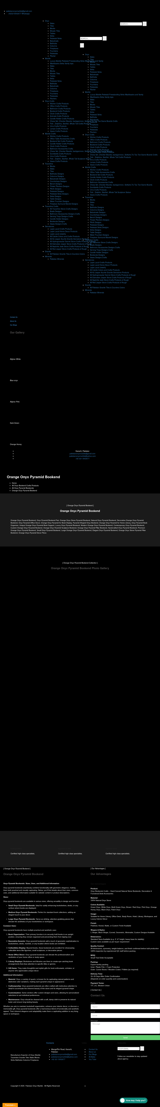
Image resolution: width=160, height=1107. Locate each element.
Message (94, 1021)
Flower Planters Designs (59, 186)
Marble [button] (47, 58)
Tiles (52, 26)
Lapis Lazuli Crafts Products (61, 229)
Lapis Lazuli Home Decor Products (63, 231)
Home (14, 483)
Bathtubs (53, 43)
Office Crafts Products (58, 106)
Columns (53, 46)
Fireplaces (54, 48)
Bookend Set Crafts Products (61, 141)
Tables (52, 33)
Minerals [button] (48, 256)
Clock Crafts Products (58, 113)
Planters (53, 98)
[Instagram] (25, 4)
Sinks (52, 36)
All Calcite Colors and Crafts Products (65, 236)
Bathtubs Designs (57, 173)
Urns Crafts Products (58, 126)
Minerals (88, 290)
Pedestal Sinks (56, 38)
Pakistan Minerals (57, 259)
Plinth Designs (55, 188)
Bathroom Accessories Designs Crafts (65, 214)
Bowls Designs (56, 211)
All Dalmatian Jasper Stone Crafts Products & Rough (71, 244)
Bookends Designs (57, 221)
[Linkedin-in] (18, 4)
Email (93, 1012)
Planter (53, 56)
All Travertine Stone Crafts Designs (64, 209)
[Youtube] (38, 4)
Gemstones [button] (49, 226)
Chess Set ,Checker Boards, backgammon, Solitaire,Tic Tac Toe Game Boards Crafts (84, 121)
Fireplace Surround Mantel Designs (64, 204)
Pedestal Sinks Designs (59, 193)
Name (93, 1003)
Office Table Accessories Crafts (62, 138)
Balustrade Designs (57, 178)
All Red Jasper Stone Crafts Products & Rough (68, 249)
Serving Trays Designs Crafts (61, 216)
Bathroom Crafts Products (60, 108)
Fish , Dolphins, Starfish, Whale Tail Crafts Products (70, 123)
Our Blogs (13, 325)
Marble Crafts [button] (50, 133)
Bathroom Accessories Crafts (61, 148)
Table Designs (55, 198)
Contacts (50, 1043)
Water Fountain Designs (59, 201)
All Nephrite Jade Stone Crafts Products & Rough (69, 246)
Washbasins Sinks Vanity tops (61, 63)
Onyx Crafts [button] (49, 101)
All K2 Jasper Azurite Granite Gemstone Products (69, 239)
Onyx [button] (47, 21)
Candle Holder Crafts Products (62, 118)
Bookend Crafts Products (60, 111)
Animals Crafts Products (59, 116)
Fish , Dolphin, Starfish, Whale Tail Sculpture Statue (70, 158)
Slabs (52, 23)
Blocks (52, 28)
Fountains (54, 51)
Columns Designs (57, 176)
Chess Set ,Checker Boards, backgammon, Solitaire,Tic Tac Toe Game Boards (81, 151)
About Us (13, 321)
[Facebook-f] (11, 4)
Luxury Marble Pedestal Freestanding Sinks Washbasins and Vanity (76, 61)
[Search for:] (131, 24)
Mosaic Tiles (55, 31)
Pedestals (54, 53)
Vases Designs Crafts (58, 224)
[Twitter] (4, 4)
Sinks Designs (55, 196)
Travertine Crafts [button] (51, 206)
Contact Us (13, 317)
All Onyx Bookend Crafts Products (25, 485)
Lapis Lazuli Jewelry (58, 234)
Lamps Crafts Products (59, 128)
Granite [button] (48, 251)
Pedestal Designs (57, 191)
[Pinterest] (31, 4)
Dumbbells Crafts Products (60, 153)
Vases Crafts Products (59, 131)
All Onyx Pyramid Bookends (23, 488)
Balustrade (54, 41)
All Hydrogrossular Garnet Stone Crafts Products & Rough (73, 241)
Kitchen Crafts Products (59, 103)
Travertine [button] (49, 163)
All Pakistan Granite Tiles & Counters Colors (67, 254)
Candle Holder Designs (59, 219)
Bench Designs (56, 183)
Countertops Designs (58, 181)
